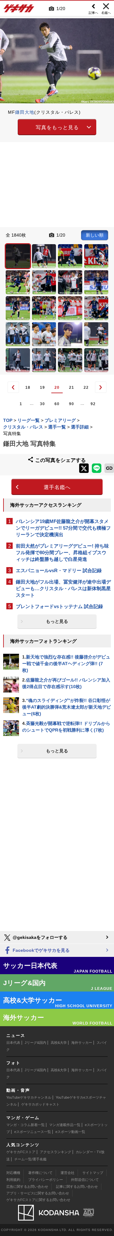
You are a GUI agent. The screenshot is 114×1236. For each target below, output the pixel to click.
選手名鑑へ (57, 487)
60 (57, 404)
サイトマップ (92, 1173)
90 (71, 404)
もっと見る (57, 621)
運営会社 (67, 1173)
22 (86, 387)
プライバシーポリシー (45, 1179)
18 (27, 387)
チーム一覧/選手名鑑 (30, 1159)
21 (71, 387)
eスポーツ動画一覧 (70, 1132)
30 (42, 404)
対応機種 (13, 1173)
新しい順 (95, 235)
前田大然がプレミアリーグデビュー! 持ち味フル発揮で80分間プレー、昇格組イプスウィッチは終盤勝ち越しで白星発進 (62, 552)
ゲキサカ (19, 10)
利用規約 (13, 1179)
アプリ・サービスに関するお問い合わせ (37, 1193)
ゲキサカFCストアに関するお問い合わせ (38, 1200)
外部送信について (85, 1179)
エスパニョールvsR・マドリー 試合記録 (59, 570)
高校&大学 (59, 1042)
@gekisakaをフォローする (39, 937)
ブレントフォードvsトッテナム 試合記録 (59, 606)
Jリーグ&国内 (35, 1042)
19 (42, 387)
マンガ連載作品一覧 (64, 1125)
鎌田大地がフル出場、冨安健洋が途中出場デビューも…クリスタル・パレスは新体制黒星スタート (63, 588)
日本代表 (13, 1042)
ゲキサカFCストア (20, 1152)
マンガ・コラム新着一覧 (25, 1125)
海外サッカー (81, 1042)
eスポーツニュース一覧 (32, 1132)
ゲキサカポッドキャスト (40, 1104)
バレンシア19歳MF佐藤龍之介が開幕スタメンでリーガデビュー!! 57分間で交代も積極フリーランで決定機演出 (63, 528)
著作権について (40, 1173)
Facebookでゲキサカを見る (40, 950)
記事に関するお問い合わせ (77, 1186)
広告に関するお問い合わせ (27, 1186)
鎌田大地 (24, 112)
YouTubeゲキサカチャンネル (28, 1097)
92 (93, 404)
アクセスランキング (55, 1152)
